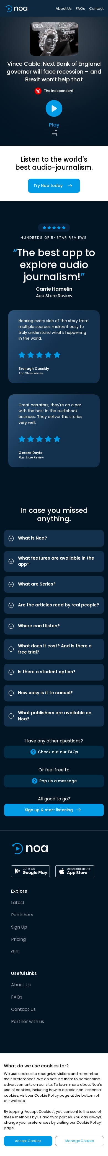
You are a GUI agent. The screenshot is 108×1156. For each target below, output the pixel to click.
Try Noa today (48, 185)
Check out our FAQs (58, 752)
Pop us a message (58, 781)
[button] (54, 538)
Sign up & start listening (49, 810)
